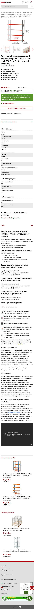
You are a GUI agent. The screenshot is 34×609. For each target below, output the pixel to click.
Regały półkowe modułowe (14, 14)
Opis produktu (18, 113)
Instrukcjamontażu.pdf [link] (18, 344)
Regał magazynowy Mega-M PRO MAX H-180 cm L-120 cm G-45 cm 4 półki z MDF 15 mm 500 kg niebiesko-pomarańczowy (17, 498)
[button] (17, 108)
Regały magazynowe (15, 12)
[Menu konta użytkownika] (23, 2)
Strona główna (5, 12)
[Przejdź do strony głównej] (6, 2)
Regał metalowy (5, 239)
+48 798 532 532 (7, 575)
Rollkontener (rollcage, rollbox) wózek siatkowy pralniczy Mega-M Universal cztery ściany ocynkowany (17, 550)
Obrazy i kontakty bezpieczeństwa (10, 218)
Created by (15, 607)
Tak (26, 592)
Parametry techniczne (6, 113)
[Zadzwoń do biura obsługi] (27, 2)
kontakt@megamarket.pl (10, 579)
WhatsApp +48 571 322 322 (11, 583)
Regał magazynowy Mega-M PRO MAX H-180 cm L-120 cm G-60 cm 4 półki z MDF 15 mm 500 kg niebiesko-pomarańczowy (17, 475)
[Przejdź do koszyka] (30, 2)
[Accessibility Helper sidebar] (32, 588)
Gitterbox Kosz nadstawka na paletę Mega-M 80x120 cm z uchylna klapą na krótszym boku (16, 529)
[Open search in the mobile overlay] (14, 6)
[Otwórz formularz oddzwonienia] (29, 598)
